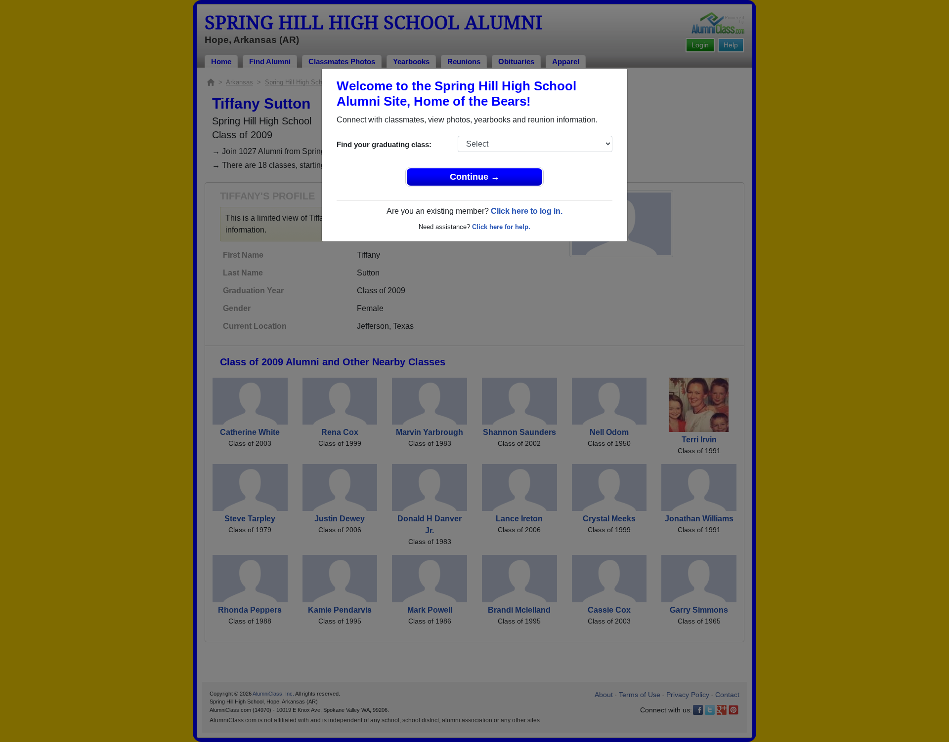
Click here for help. (501, 227)
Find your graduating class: (384, 144)
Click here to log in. (526, 211)
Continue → (475, 177)
